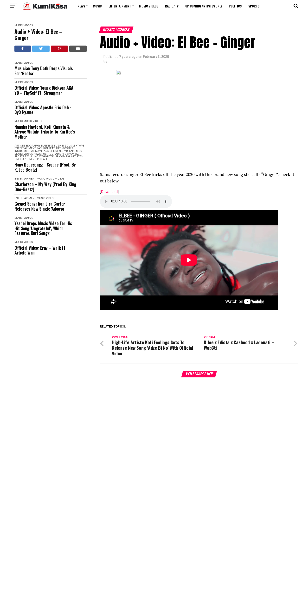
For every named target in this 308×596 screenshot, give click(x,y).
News (81, 5)
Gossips (67, 148)
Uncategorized (43, 156)
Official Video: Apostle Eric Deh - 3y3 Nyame (42, 110)
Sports (253, 5)
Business (47, 145)
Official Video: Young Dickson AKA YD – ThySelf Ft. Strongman (43, 90)
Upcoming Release (35, 159)
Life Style (56, 151)
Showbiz (73, 153)
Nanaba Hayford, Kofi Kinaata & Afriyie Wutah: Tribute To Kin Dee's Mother (44, 131)
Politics (235, 5)
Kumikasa (42, 151)
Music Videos (148, 5)
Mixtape (69, 151)
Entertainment (120, 5)
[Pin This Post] (59, 49)
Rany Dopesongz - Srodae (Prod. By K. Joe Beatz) (45, 167)
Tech (28, 156)
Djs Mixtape (75, 145)
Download (109, 191)
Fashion (42, 148)
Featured (55, 148)
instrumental (24, 151)
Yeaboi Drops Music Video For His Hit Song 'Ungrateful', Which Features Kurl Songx (43, 228)
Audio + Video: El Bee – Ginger (38, 34)
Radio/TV (172, 5)
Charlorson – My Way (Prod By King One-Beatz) (45, 187)
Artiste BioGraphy (27, 145)
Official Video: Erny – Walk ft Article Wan (39, 250)
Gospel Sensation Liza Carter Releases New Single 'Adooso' (39, 206)
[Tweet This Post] (41, 49)
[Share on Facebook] (22, 49)
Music (97, 5)
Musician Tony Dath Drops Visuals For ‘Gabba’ (43, 71)
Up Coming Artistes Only (203, 5)
